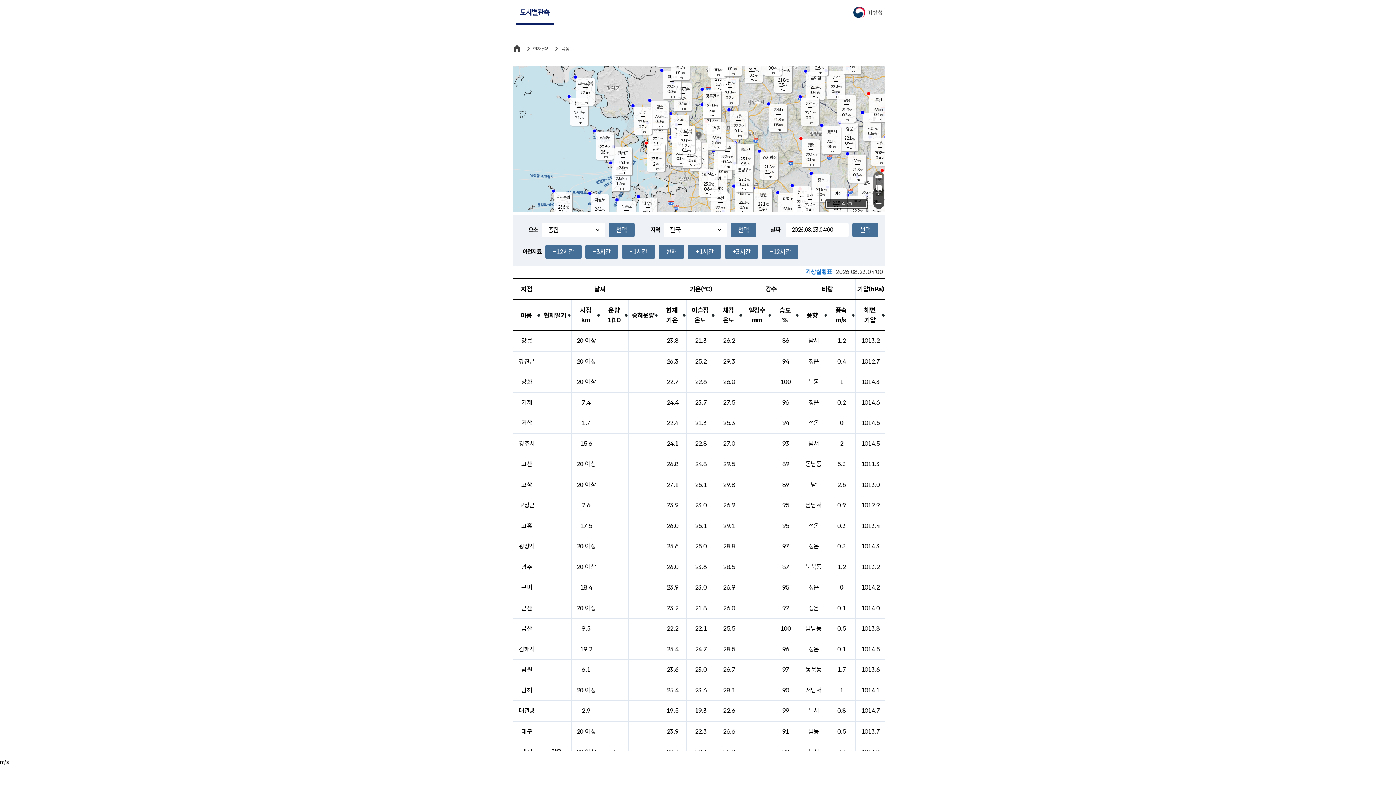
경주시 (526, 443)
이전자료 (532, 251)
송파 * (745, 149)
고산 (526, 464)
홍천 (878, 100)
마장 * (787, 199)
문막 (867, 183)
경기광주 (769, 157)
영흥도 (627, 206)
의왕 (717, 178)
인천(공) (623, 153)
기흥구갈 (743, 192)
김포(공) (686, 131)
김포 (680, 120)
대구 (526, 731)
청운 (849, 128)
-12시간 (563, 251)
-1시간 (638, 251)
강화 (526, 381)
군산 (526, 608)
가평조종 (783, 70)
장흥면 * (712, 96)
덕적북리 (563, 197)
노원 (738, 116)
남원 (526, 669)
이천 (810, 195)
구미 (526, 587)
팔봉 (846, 100)
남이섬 (816, 77)
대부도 (648, 203)
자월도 (600, 199)
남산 (836, 77)
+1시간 (704, 251)
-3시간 (602, 251)
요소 (533, 229)
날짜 (775, 229)
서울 (716, 128)
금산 (526, 628)
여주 (837, 193)
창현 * (778, 110)
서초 (727, 147)
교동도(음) (585, 83)
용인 (763, 194)
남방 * (730, 83)
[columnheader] (527, 315)
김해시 (526, 649)
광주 (526, 567)
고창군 (526, 505)
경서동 (658, 129)
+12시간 (780, 251)
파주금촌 (682, 89)
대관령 (526, 710)
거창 (526, 422)
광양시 (526, 546)
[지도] (878, 187)
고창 (526, 484)
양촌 (659, 107)
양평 (810, 145)
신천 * (810, 103)
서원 (880, 143)
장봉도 (605, 137)
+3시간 (741, 251)
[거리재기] (878, 176)
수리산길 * (708, 174)
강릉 (526, 340)
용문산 (832, 132)
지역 (655, 229)
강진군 (526, 361)
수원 (720, 198)
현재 (671, 251)
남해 (526, 690)
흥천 (821, 180)
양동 (857, 160)
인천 (656, 149)
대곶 (643, 112)
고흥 (526, 525)
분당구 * (744, 169)
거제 (526, 402)
